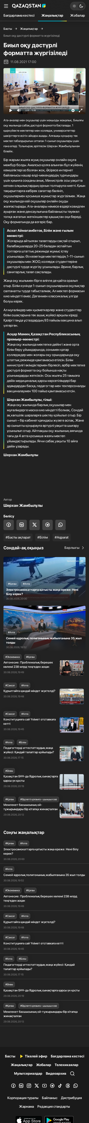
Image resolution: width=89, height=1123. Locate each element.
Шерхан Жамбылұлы (23, 505)
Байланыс (49, 1098)
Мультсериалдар (28, 1073)
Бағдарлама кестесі (19, 15)
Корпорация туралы (22, 1098)
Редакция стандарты (53, 1106)
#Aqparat (61, 537)
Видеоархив (56, 1073)
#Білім (42, 537)
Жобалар (77, 15)
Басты (7, 28)
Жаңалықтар (52, 15)
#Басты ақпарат (18, 537)
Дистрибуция (71, 1098)
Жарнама (26, 1106)
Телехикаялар (66, 1065)
